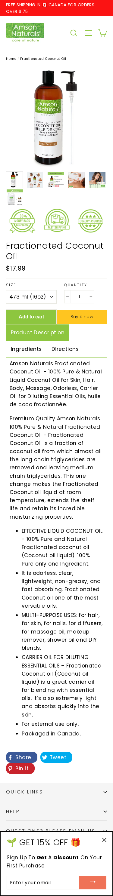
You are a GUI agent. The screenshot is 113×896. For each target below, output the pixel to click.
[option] (56, 117)
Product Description (37, 332)
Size (11, 285)
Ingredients (26, 349)
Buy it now (82, 317)
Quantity (75, 285)
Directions (65, 349)
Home (11, 58)
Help (13, 811)
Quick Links (24, 791)
